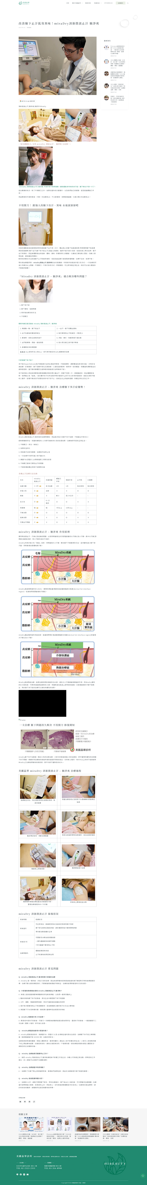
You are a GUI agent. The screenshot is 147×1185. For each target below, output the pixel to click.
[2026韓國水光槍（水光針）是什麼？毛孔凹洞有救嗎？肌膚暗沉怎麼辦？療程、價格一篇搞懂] (106, 61)
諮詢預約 (120, 3)
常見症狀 (29, 27)
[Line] (25, 1101)
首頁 (68, 3)
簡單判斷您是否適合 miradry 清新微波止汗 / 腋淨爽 (38, 324)
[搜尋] (127, 3)
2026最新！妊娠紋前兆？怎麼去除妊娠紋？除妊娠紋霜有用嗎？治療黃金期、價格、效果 (118, 87)
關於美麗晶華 (76, 3)
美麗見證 (97, 3)
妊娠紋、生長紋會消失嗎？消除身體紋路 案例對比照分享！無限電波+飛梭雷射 (117, 99)
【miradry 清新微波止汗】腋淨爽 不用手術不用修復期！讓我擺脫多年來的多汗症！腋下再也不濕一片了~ (57, 187)
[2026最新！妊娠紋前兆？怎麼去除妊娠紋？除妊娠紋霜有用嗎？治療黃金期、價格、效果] (106, 85)
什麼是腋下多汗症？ (26, 360)
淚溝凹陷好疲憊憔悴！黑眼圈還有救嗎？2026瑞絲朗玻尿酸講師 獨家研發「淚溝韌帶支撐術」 (118, 75)
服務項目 (88, 3)
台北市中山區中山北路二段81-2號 (26, 1166)
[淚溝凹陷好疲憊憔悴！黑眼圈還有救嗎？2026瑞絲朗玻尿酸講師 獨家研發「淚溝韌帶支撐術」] (106, 73)
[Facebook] (29, 1101)
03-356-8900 (55, 1168)
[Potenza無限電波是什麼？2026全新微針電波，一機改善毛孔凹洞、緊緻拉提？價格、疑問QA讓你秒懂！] (106, 47)
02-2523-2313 (28, 1168)
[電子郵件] (20, 1101)
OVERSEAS (108, 3)
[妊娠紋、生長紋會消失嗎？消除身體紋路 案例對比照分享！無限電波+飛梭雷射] (106, 97)
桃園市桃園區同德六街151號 (52, 1166)
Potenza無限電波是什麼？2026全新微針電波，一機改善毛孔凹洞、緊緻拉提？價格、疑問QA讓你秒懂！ (118, 49)
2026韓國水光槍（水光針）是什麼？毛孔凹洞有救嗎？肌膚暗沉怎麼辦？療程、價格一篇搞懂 (118, 62)
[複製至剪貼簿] (34, 1101)
